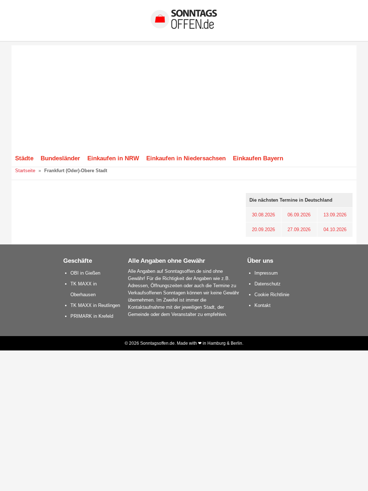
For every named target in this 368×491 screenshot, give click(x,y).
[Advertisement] (184, 95)
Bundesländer (60, 158)
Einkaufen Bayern (258, 158)
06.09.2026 (299, 214)
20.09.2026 (263, 229)
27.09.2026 (299, 229)
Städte (24, 158)
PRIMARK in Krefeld (91, 316)
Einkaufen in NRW (113, 158)
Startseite (25, 170)
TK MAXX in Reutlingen (95, 305)
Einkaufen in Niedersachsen (186, 158)
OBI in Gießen (85, 273)
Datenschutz (267, 283)
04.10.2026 (334, 229)
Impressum (266, 273)
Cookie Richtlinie (271, 294)
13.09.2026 (334, 214)
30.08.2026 (263, 214)
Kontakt (262, 305)
